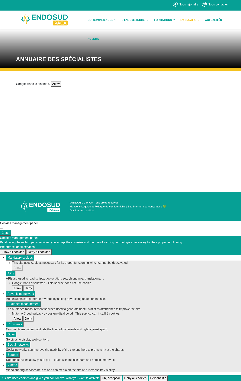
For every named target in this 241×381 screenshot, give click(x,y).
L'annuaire (188, 19)
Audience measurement (23, 304)
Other (11, 334)
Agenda (93, 38)
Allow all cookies (13, 252)
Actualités (213, 19)
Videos (12, 365)
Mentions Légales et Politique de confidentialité (98, 206)
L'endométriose (133, 19)
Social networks (18, 344)
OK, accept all (111, 378)
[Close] (1, 228)
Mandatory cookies (20, 257)
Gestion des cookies (82, 210)
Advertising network (21, 293)
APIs (11, 273)
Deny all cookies (39, 252)
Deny (28, 288)
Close (5, 232)
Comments (15, 324)
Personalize (158, 378)
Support (13, 354)
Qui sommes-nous (100, 19)
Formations (163, 19)
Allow (56, 83)
